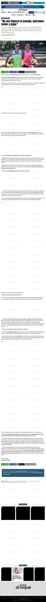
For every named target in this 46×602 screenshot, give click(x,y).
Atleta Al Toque (31, 481)
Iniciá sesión (40, 12)
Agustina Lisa (11, 481)
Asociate (31, 12)
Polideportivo (17, 482)
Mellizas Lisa (10, 482)
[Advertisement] (23, 122)
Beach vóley (38, 481)
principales (23, 482)
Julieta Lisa (4, 482)
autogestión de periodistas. (21, 471)
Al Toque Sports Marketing (21, 481)
